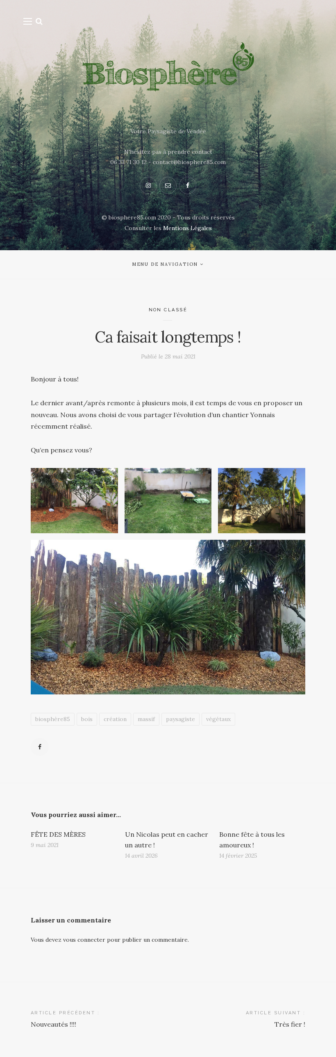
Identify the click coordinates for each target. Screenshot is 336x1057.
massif (146, 719)
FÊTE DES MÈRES (58, 834)
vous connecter (84, 939)
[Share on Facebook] (40, 747)
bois (87, 719)
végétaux (218, 719)
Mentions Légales (187, 228)
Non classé (168, 310)
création (115, 719)
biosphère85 (52, 719)
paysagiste (180, 719)
